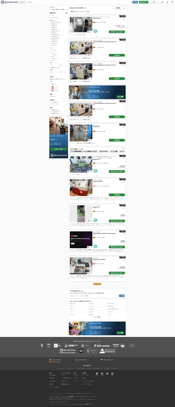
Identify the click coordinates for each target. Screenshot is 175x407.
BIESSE (54, 32)
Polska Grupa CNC (56, 22)
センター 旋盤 (123, 151)
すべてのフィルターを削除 (83, 11)
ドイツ (55, 87)
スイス (55, 88)
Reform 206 (106, 368)
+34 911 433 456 (56, 362)
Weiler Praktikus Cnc (112, 309)
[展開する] (97, 36)
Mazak (54, 24)
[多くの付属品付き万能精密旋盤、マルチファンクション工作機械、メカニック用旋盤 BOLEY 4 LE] (81, 164)
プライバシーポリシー (79, 404)
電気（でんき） (71, 368)
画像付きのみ (55, 109)
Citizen (54, 43)
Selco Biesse (110, 306)
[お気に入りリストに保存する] (124, 19)
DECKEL (54, 29)
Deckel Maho (56, 38)
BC (53, 53)
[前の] (70, 24)
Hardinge (91, 314)
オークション (55, 104)
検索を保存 (98, 284)
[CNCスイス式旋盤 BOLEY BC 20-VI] (81, 187)
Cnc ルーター (92, 306)
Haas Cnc (91, 312)
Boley (54, 20)
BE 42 (55, 58)
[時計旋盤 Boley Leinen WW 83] (81, 265)
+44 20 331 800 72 (56, 360)
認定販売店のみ (56, 113)
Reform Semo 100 (81, 368)
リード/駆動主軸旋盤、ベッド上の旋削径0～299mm (84, 151)
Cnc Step (91, 303)
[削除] (131, 2)
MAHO (54, 25)
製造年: (51, 69)
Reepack (89, 368)
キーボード (110, 312)
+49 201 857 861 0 (82, 360)
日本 (62, 79)
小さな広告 (55, 102)
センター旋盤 (114, 151)
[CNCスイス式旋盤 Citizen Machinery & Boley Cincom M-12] (81, 48)
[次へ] (91, 24)
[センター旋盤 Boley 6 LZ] (81, 213)
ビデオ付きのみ (56, 111)
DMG (54, 27)
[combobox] (58, 84)
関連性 (118, 8)
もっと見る (98, 317)
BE (53, 56)
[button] (172, 2)
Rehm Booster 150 (97, 368)
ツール (109, 314)
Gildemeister (56, 31)
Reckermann (114, 368)
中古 (53, 96)
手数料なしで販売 (59, 149)
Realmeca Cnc (111, 303)
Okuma (54, 40)
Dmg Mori (91, 309)
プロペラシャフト (62, 368)
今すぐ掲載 (120, 96)
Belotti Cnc (72, 303)
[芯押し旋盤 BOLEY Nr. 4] (81, 133)
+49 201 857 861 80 (108, 360)
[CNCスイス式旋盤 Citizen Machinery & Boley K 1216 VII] (81, 71)
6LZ (53, 60)
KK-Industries (56, 34)
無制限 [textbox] (53, 84)
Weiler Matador (104, 151)
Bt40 (71, 309)
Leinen (54, 45)
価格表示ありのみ (55, 67)
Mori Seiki (55, 36)
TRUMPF (55, 41)
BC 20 (55, 55)
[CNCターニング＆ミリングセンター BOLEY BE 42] (81, 24)
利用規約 (87, 404)
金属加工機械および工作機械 (59, 9)
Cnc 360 (72, 314)
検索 (135, 2)
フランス (56, 90)
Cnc (71, 312)
